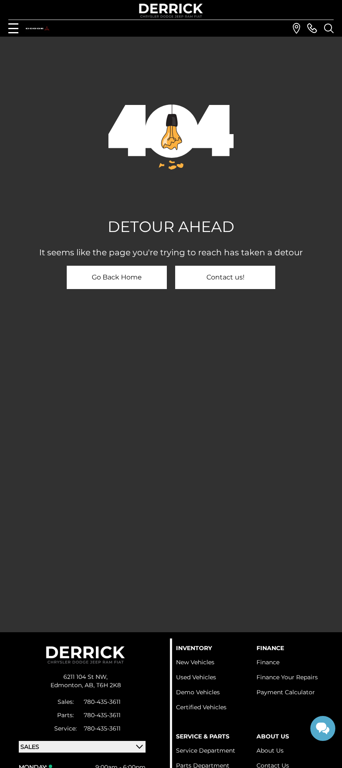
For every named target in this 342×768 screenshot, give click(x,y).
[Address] (296, 28)
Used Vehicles (196, 677)
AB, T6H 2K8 (103, 685)
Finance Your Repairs (287, 677)
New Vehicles (195, 662)
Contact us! (225, 277)
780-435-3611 (102, 702)
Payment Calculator (285, 692)
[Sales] (312, 28)
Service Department (205, 750)
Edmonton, (67, 685)
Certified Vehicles (201, 707)
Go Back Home (117, 277)
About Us (270, 750)
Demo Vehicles (198, 692)
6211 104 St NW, (85, 677)
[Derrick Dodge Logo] (171, 11)
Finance (267, 662)
